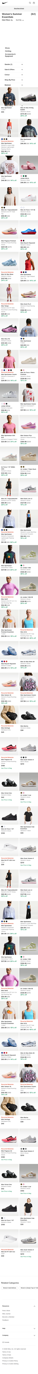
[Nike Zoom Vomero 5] (28, 746)
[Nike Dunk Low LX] (28, 487)
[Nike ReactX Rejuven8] (28, 229)
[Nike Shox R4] (9, 327)
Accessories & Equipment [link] (10, 55)
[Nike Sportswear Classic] (9, 359)
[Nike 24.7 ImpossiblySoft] (9, 196)
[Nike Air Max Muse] (9, 261)
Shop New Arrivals (19, 8)
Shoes (7, 48)
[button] (14, 64)
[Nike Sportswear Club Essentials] (28, 815)
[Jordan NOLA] (28, 165)
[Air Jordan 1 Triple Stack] (28, 455)
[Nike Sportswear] (9, 96)
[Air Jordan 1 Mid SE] (28, 586)
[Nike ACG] (28, 619)
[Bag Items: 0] (34, 3)
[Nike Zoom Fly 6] (28, 292)
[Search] (30, 3)
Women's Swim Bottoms (9, 1288)
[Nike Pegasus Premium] (9, 229)
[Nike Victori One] (9, 782)
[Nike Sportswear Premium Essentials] (9, 619)
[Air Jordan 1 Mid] (28, 554)
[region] (19, 78)
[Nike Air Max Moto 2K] (28, 650)
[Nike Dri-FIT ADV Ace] (9, 847)
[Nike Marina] (28, 715)
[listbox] (19, 20)
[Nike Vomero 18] (9, 682)
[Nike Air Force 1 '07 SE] (28, 196)
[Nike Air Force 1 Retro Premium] (28, 359)
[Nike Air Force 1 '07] (9, 815)
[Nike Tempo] (9, 292)
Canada (6, 1342)
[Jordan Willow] (9, 392)
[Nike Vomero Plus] (28, 424)
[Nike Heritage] (9, 715)
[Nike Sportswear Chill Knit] (9, 424)
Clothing (8, 51)
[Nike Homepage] (5, 3)
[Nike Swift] (9, 586)
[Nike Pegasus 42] (9, 746)
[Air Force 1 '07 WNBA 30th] (9, 455)
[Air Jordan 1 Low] (28, 782)
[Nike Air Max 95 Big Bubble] (28, 96)
